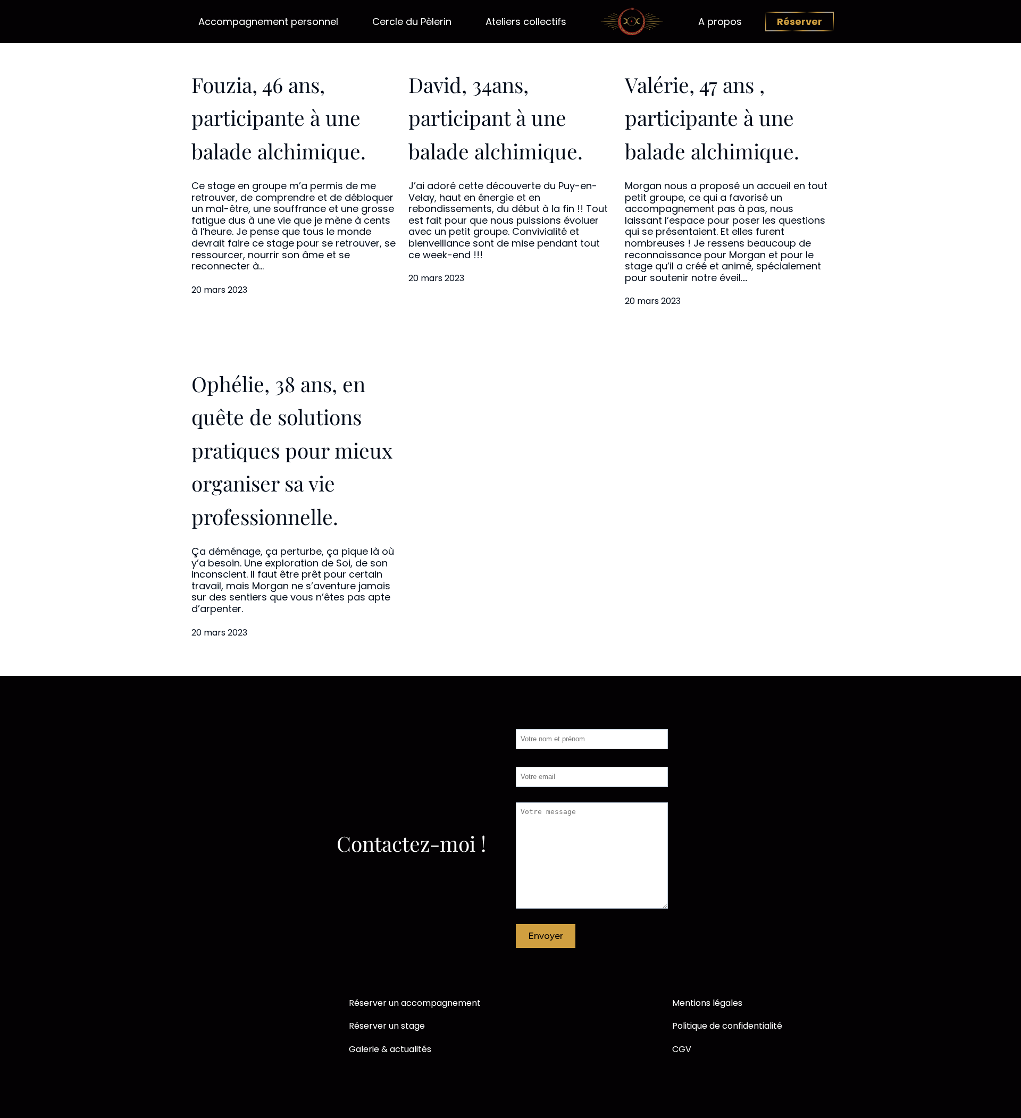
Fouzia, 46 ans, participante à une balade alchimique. (278, 118)
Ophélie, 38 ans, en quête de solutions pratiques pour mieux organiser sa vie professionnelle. (291, 450)
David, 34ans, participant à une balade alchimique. (495, 118)
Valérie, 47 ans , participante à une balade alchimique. (712, 118)
